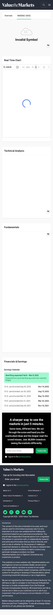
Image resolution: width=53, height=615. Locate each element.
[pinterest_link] (30, 512)
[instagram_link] (11, 512)
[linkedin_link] (17, 512)
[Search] (43, 4)
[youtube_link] (24, 512)
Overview (8, 16)
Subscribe (41, 451)
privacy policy (25, 457)
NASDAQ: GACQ (23, 16)
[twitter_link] (5, 512)
